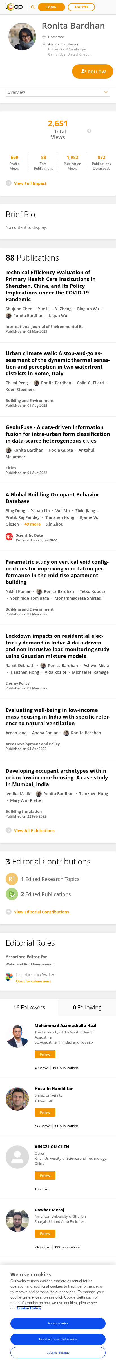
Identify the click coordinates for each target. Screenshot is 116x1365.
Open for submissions (33, 981)
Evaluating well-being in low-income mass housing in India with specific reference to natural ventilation (58, 716)
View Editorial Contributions (41, 912)
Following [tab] (87, 1007)
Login (51, 7)
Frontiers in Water (35, 974)
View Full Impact (30, 183)
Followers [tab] (29, 1007)
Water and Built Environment (30, 964)
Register (81, 7)
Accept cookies (58, 1323)
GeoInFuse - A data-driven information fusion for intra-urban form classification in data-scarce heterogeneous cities (58, 434)
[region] (58, 1315)
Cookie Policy (29, 1308)
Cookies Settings (58, 1352)
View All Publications (34, 830)
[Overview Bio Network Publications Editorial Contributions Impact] (58, 92)
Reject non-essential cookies (58, 1339)
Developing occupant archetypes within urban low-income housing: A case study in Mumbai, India (57, 777)
